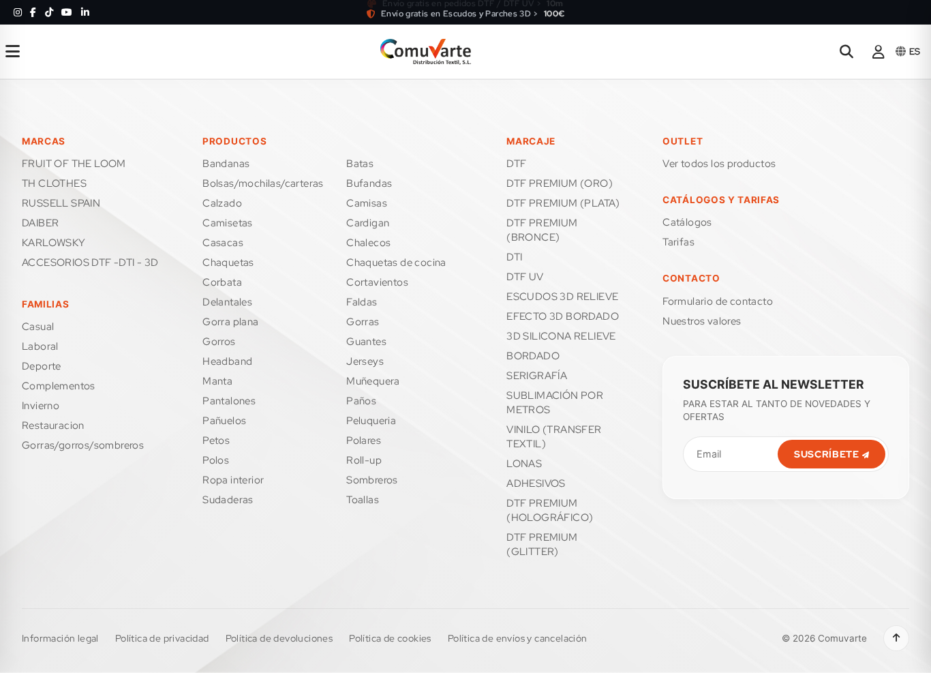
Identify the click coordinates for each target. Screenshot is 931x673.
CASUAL (38, 326)
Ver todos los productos (719, 163)
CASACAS (222, 243)
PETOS (216, 440)
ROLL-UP (364, 460)
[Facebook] (33, 12)
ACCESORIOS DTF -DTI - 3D (90, 262)
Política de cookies (390, 638)
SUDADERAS (228, 500)
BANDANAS (225, 163)
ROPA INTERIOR (233, 480)
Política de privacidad (162, 638)
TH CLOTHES (54, 183)
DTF (516, 163)
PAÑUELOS (224, 421)
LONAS (524, 463)
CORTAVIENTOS (377, 282)
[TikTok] (49, 12)
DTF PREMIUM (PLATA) (563, 203)
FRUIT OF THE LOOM (74, 163)
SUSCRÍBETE (827, 454)
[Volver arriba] (896, 638)
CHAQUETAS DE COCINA (396, 262)
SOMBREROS (372, 480)
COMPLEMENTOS (58, 386)
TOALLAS (362, 500)
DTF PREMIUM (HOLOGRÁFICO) (549, 510)
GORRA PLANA (230, 322)
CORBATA (222, 282)
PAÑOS (361, 401)
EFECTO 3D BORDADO (562, 316)
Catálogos (687, 222)
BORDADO (533, 356)
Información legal (60, 638)
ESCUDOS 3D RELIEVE (562, 296)
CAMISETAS (227, 223)
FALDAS (361, 302)
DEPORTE (41, 366)
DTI (514, 257)
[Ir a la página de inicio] (425, 52)
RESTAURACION (53, 425)
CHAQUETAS (228, 262)
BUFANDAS (369, 183)
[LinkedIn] (85, 12)
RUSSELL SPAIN (61, 203)
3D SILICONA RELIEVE (561, 336)
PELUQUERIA (371, 421)
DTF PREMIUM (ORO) (559, 183)
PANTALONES (229, 401)
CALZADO (222, 203)
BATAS (359, 163)
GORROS (218, 341)
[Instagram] (18, 12)
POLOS (215, 460)
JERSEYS (365, 361)
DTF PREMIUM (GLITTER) (541, 544)
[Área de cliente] (879, 52)
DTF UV (524, 277)
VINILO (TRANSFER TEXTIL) (553, 437)
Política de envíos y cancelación (517, 638)
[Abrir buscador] (846, 52)
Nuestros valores (701, 321)
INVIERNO (40, 406)
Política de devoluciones (279, 638)
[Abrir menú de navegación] (12, 52)
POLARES (363, 440)
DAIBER (40, 223)
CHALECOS (368, 243)
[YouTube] (66, 12)
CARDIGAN (367, 223)
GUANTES (366, 341)
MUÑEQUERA (373, 381)
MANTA (217, 381)
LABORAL (40, 346)
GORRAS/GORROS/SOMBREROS (83, 445)
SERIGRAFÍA (536, 376)
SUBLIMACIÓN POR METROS (554, 403)
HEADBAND (227, 361)
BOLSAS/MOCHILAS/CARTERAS (263, 183)
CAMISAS (366, 203)
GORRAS (362, 322)
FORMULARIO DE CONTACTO (717, 301)
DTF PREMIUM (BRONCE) (541, 230)
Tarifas (678, 242)
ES (914, 51)
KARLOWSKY (54, 243)
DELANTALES (227, 302)
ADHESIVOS (536, 483)
